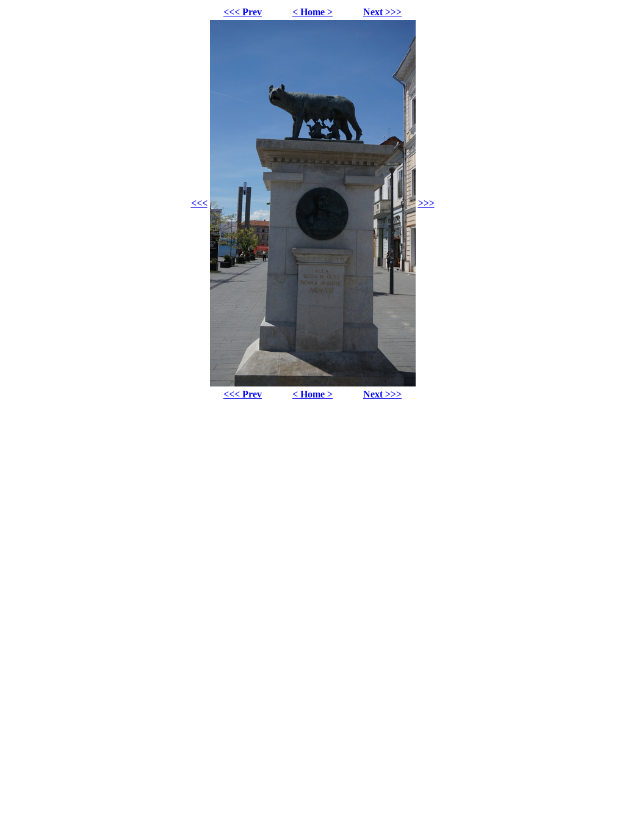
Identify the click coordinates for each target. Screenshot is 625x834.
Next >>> (382, 12)
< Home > (312, 12)
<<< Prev (242, 12)
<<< (199, 203)
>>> (426, 203)
